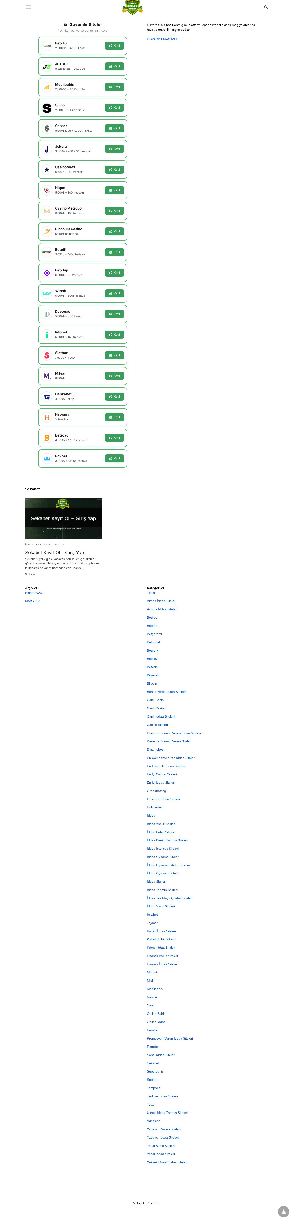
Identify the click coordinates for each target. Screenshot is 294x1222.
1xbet (151, 592)
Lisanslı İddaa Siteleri (162, 964)
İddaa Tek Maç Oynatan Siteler (169, 898)
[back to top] (283, 1211)
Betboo (152, 617)
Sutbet (151, 1079)
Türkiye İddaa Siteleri (162, 1096)
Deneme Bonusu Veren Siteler (169, 741)
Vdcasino (153, 1121)
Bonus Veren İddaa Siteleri (166, 692)
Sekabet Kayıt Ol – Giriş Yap (54, 552)
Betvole (152, 667)
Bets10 (152, 659)
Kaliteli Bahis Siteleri (161, 939)
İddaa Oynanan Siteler (163, 873)
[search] (266, 7)
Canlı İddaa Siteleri (161, 716)
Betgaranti (154, 634)
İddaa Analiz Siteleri (161, 824)
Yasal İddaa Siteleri (161, 1154)
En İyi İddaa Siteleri (161, 782)
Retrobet (153, 1046)
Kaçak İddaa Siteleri (161, 931)
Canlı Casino (156, 708)
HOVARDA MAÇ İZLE (162, 39)
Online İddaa (156, 1022)
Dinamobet (155, 749)
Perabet (152, 1030)
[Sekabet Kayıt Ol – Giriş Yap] (63, 518)
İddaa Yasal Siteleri (161, 906)
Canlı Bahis (155, 700)
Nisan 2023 (33, 592)
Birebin (152, 683)
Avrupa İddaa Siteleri (162, 609)
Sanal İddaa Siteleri (161, 1055)
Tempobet (154, 1088)
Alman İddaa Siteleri (161, 601)
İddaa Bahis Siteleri (161, 832)
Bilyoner (153, 675)
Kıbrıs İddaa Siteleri (161, 947)
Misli (150, 980)
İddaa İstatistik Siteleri (45, 544)
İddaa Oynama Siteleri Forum (168, 865)
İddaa (151, 815)
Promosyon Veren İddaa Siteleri (170, 1038)
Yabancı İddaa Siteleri (163, 1137)
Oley (150, 1005)
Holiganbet (155, 807)
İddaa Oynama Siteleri (163, 857)
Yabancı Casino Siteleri (164, 1129)
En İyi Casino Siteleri (162, 774)
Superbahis (155, 1071)
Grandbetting (156, 791)
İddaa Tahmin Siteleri (162, 890)
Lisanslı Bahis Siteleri (162, 956)
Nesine (152, 997)
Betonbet (153, 642)
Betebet (152, 626)
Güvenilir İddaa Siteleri (163, 799)
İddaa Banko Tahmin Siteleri (167, 840)
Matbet (152, 972)
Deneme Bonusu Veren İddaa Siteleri (174, 733)
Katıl (117, 45)
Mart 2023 (32, 601)
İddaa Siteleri (156, 881)
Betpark (152, 650)
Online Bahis (156, 1013)
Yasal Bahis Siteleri (161, 1145)
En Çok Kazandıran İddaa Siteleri (171, 758)
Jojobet (152, 923)
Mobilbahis (155, 989)
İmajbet (152, 914)
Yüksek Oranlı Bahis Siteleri (167, 1162)
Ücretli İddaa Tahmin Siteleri (167, 1112)
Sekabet (153, 1063)
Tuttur (151, 1104)
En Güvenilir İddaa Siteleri (166, 766)
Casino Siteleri (157, 725)
